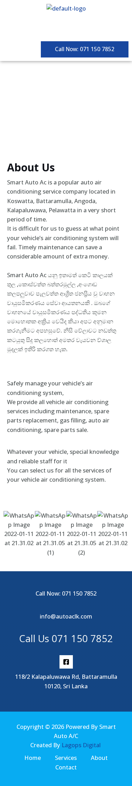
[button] (65, 27)
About (99, 758)
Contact (66, 767)
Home (32, 758)
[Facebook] (66, 662)
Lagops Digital (81, 745)
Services (66, 758)
